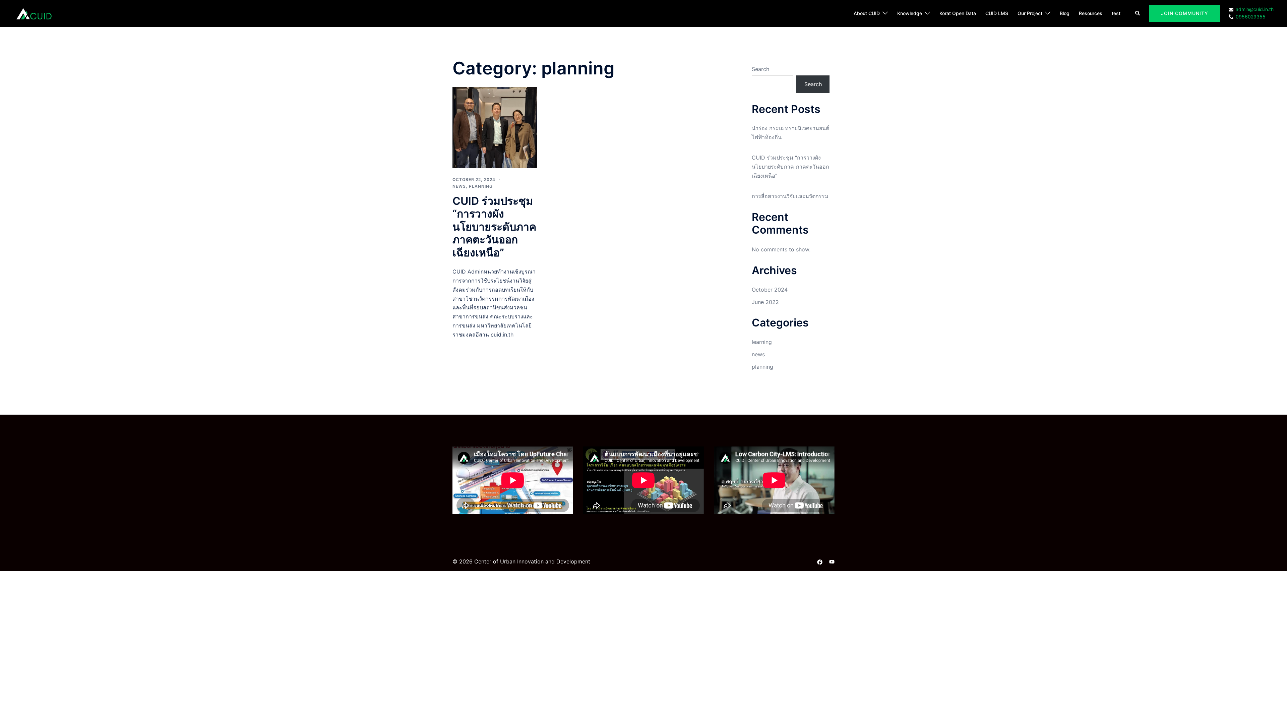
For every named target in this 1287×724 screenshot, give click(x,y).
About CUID (867, 13)
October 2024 (770, 289)
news (459, 186)
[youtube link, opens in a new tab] (832, 561)
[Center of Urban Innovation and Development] (34, 12)
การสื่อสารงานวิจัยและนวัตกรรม (790, 196)
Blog (1064, 13)
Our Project (1030, 13)
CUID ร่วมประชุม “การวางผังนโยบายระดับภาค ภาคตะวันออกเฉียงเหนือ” (494, 226)
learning (762, 342)
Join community (1184, 13)
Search (760, 69)
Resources (1090, 13)
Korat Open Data (957, 13)
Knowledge (909, 13)
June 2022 (765, 302)
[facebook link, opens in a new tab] (819, 561)
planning (481, 186)
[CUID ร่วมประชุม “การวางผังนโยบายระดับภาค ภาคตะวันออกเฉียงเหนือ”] (494, 127)
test (1116, 13)
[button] (1138, 13)
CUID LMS (996, 13)
